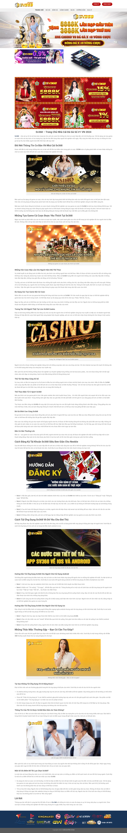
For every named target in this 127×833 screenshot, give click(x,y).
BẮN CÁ (55, 10)
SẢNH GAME (64, 10)
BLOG (72, 10)
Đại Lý (89, 10)
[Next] (122, 30)
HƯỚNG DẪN (81, 10)
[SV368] (24, 4)
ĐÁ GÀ (48, 10)
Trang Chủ (39, 10)
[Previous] (5, 30)
